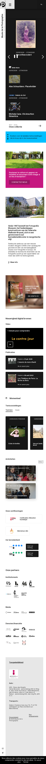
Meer (41, 462)
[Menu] (10, 4)
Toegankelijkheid (16, 662)
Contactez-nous (19, 182)
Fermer (25, 762)
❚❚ (15, 56)
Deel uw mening (30, 546)
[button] (9, 57)
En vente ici (33, 296)
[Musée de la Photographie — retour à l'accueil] (3, 4)
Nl (41, 4)
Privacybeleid (13, 717)
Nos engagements (33, 715)
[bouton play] (10, 344)
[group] (26, 39)
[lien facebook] (3, 753)
